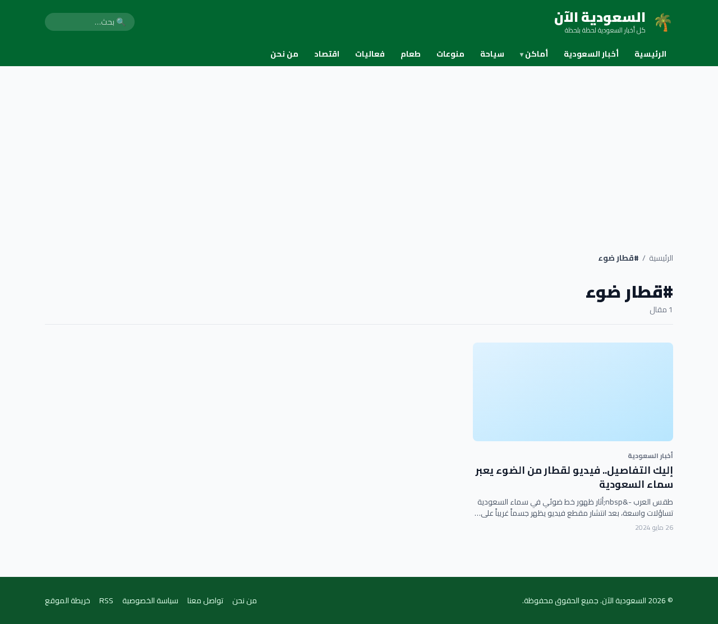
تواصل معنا (205, 600)
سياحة (492, 54)
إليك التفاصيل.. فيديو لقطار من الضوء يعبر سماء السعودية (574, 477)
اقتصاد (326, 54)
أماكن (534, 54)
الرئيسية (650, 54)
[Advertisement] (359, 150)
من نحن (284, 54)
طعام (411, 54)
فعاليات (370, 54)
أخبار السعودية (591, 54)
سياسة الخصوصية (150, 600)
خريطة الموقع (67, 600)
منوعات (450, 54)
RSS (106, 600)
